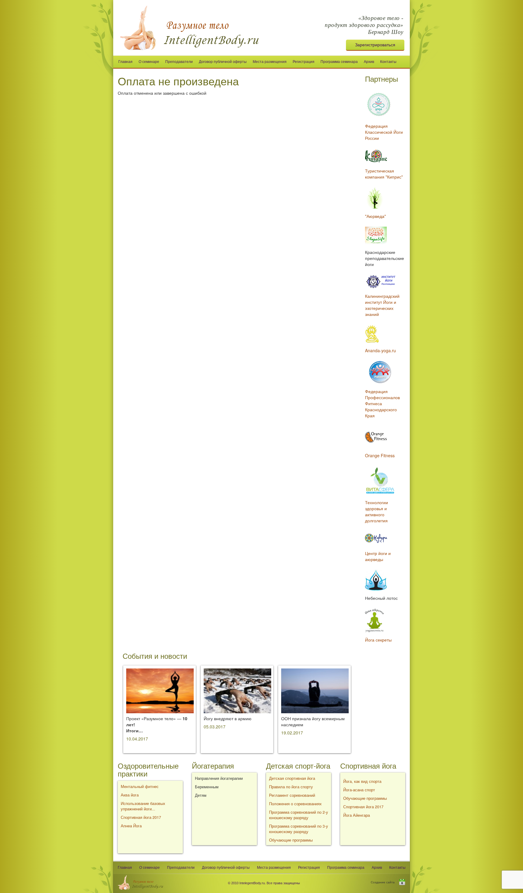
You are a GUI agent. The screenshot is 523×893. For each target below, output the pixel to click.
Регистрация (303, 62)
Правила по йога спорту (291, 787)
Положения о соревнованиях (295, 803)
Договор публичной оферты (223, 62)
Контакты (388, 62)
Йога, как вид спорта (362, 781)
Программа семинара (339, 62)
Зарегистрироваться (375, 44)
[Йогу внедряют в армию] (237, 690)
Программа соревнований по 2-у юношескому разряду (298, 814)
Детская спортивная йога (292, 778)
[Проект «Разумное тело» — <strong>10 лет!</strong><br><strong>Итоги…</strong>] (160, 690)
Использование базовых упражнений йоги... (143, 806)
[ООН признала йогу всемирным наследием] (315, 690)
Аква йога (130, 795)
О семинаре (149, 62)
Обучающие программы (291, 840)
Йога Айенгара (356, 815)
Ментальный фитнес (140, 786)
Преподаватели (179, 62)
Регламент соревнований (292, 795)
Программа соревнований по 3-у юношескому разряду (298, 828)
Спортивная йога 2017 (141, 817)
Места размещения (270, 62)
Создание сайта (385, 882)
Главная (125, 62)
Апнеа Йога (131, 826)
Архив (369, 62)
